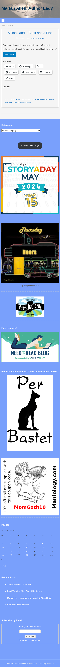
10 (2, 547)
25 (11, 555)
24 (2, 555)
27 (27, 555)
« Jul (3, 566)
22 (43, 551)
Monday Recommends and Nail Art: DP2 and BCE (29, 598)
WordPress (33, 664)
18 (11, 551)
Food (18, 100)
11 (11, 547)
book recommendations (43, 100)
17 (2, 551)
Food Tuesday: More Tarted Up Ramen (24, 591)
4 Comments (25, 103)
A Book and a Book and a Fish (30, 33)
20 (27, 551)
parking (13, 103)
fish (6, 103)
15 (43, 547)
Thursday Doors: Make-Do (19, 584)
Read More (9, 54)
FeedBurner (36, 640)
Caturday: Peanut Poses (18, 605)
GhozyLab (50, 664)
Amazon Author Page (30, 145)
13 (27, 547)
